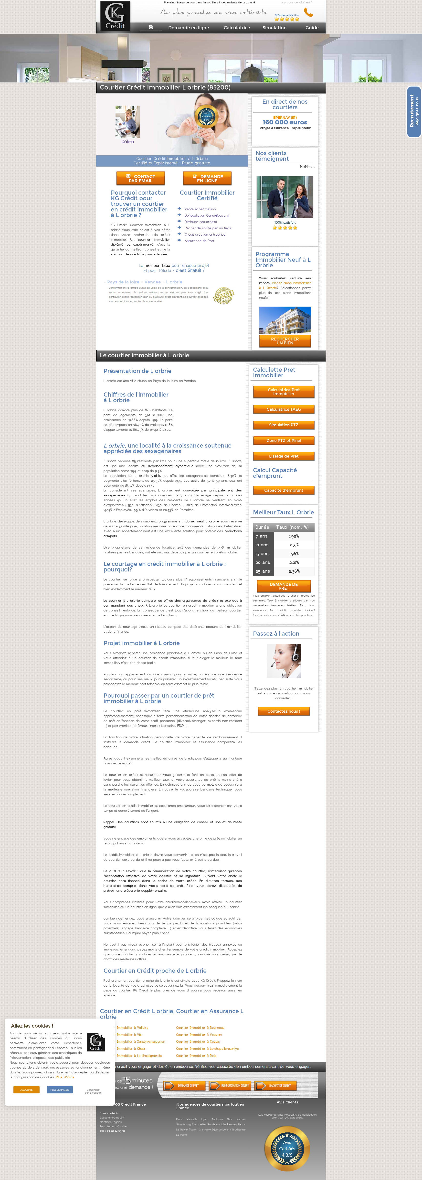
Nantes (241, 1119)
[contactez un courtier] (310, 16)
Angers (224, 1129)
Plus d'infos (65, 1077)
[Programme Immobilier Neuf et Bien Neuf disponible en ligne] (285, 332)
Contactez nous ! (283, 711)
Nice (229, 1119)
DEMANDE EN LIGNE (210, 178)
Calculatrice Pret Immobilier (284, 392)
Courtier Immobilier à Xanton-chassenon (134, 1041)
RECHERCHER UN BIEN (285, 341)
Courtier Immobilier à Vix (123, 1035)
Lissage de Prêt (284, 456)
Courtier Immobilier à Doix (196, 1056)
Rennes (232, 1124)
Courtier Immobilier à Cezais (198, 1041)
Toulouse (217, 1119)
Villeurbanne (238, 1129)
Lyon (204, 1119)
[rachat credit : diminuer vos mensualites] (275, 1090)
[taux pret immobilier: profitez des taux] (230, 1090)
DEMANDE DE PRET (284, 586)
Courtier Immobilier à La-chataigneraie (133, 1056)
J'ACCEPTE (26, 1089)
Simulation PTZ (283, 425)
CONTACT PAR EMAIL (142, 178)
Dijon (215, 1129)
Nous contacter (110, 1113)
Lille (224, 1124)
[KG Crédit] (121, 24)
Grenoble (205, 1129)
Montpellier (199, 1124)
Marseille (192, 1119)
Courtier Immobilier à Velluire (126, 1028)
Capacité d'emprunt (283, 490)
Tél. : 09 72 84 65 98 (112, 1130)
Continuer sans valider (93, 1091)
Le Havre (182, 1129)
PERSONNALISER (60, 1089)
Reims (242, 1124)
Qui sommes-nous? (112, 1117)
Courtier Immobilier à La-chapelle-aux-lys (207, 1048)
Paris (179, 1119)
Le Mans (181, 1134)
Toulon (193, 1129)
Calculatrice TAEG (284, 409)
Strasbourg (183, 1124)
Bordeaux (214, 1124)
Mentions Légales (111, 1121)
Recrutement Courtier (114, 1126)
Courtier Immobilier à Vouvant (199, 1035)
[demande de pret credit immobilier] (184, 1090)
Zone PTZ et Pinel (284, 440)
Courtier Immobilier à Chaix (124, 1048)
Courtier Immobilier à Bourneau (200, 1028)
